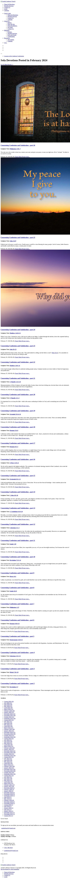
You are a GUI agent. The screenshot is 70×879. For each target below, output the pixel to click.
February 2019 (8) (9, 800)
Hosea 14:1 (13, 576)
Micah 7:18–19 (14, 672)
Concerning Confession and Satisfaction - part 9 (17, 573)
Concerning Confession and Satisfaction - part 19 (18, 411)
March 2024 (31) (8, 746)
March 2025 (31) (8, 727)
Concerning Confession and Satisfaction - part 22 (18, 362)
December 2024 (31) (9, 732)
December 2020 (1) (9, 788)
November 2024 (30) (9, 734)
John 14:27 (13, 241)
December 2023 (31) (9, 751)
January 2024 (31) (9, 749)
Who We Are (11, 24)
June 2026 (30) (8, 704)
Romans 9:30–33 (14, 623)
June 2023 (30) (8, 760)
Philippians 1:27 (14, 607)
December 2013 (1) (9, 812)
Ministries (7, 30)
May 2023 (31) (8, 761)
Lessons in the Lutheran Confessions (14, 56)
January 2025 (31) (9, 731)
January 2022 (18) (9, 786)
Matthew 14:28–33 (15, 333)
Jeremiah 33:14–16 (15, 414)
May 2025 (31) (8, 724)
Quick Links (7, 13)
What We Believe (12, 25)
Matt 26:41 (55, 352)
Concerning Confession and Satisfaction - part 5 (17, 636)
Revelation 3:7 (14, 687)
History (10, 22)
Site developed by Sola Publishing (10, 869)
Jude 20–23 (13, 349)
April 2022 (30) (8, 781)
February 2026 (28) (9, 711)
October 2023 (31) (9, 754)
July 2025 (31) (8, 721)
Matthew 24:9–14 (15, 365)
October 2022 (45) (9, 772)
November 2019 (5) (9, 794)
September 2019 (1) (9, 795)
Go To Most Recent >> (7, 64)
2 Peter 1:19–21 (14, 463)
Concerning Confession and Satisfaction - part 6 (17, 620)
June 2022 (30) (8, 778)
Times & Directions (9, 4)
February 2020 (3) (9, 789)
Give (5, 42)
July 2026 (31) (8, 703)
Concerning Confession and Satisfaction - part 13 (18, 508)
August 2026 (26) (9, 701)
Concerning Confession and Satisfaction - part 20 (18, 394)
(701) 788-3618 (8, 847)
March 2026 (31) (8, 709)
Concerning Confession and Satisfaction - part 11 (18, 540)
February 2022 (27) (9, 785)
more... (28, 156)
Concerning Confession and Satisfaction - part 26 (18, 145)
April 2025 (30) (8, 726)
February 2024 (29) (9, 748)
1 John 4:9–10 (14, 495)
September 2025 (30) (9, 718)
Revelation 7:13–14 (15, 560)
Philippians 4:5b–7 (15, 149)
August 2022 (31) (9, 775)
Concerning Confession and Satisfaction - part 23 (18, 346)
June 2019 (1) (8, 797)
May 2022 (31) (8, 780)
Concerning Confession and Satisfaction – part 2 (18, 683)
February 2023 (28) (9, 766)
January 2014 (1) (8, 811)
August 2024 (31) (9, 738)
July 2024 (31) (8, 740)
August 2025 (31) (9, 720)
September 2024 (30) (9, 737)
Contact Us (7, 7)
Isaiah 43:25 (13, 591)
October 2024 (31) (9, 735)
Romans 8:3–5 (14, 446)
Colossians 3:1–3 (14, 528)
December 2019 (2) (9, 792)
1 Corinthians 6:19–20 (16, 511)
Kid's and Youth (12, 35)
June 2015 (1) (8, 809)
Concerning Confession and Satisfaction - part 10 (18, 557)
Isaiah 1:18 (13, 544)
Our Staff (10, 27)
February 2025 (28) (9, 729)
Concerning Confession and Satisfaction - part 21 (18, 378)
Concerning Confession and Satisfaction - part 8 (17, 588)
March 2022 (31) (8, 783)
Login (5, 9)
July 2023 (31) (8, 758)
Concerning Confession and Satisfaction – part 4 (18, 652)
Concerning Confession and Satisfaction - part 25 (18, 237)
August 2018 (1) (8, 805)
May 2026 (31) (8, 706)
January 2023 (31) (9, 768)
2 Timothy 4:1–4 (14, 398)
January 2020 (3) (8, 791)
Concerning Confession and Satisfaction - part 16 (18, 459)
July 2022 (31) (8, 777)
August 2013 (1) (8, 815)
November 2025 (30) (9, 715)
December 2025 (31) (9, 714)
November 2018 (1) (9, 803)
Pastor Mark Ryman (20, 156)
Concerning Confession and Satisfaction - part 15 (18, 475)
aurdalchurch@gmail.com (8, 828)
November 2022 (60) (9, 771)
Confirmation (11, 36)
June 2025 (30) (8, 723)
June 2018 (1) (8, 806)
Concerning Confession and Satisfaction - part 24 (18, 330)
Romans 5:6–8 (14, 430)
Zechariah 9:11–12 (15, 479)
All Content (11, 39)
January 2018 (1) (8, 808)
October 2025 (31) (9, 717)
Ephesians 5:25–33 (15, 656)
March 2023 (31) (8, 765)
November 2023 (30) (9, 752)
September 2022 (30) (9, 774)
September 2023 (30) (9, 755)
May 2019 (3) (8, 798)
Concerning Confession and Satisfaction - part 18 (18, 427)
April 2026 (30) (8, 707)
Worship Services (8, 6)
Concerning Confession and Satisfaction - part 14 (18, 492)
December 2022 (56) (9, 769)
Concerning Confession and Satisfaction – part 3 (18, 669)
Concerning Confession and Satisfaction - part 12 (18, 524)
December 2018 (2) (9, 802)
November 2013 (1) (9, 814)
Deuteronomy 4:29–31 (16, 640)
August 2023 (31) (9, 757)
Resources (7, 38)
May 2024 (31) (8, 743)
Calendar (6, 10)
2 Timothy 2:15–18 (15, 382)
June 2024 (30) (8, 741)
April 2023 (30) (8, 763)
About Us (7, 21)
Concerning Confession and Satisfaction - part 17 (18, 443)
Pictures (10, 32)
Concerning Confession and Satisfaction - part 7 (17, 604)
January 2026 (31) (9, 712)
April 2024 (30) (8, 744)
